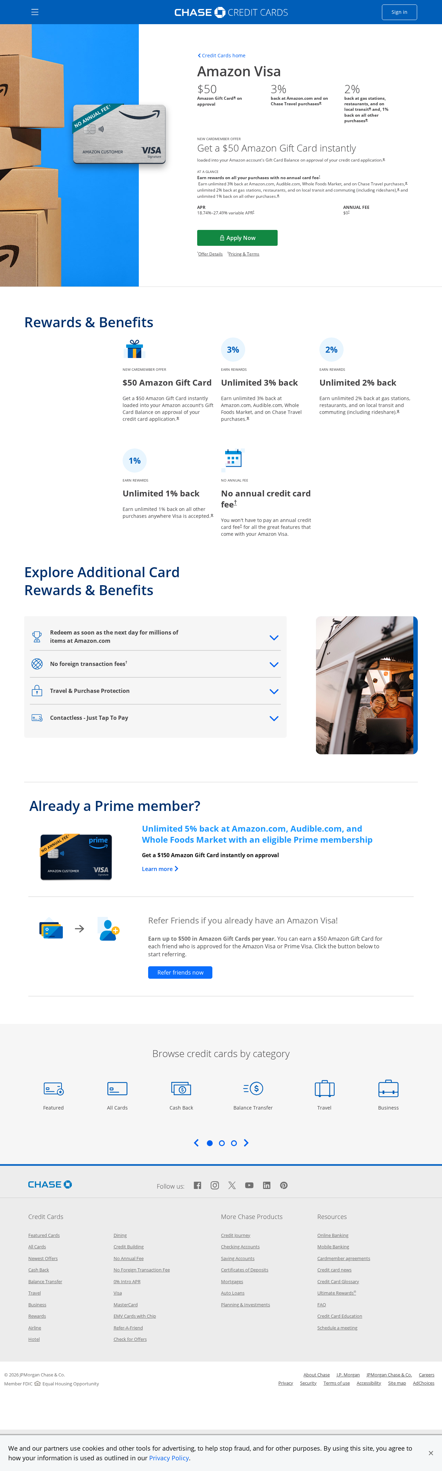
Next (246, 1143)
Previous (196, 1143)
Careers (426, 1375)
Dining (120, 1235)
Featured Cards (44, 1235)
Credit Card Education (339, 1316)
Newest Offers (43, 1258)
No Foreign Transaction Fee (142, 1270)
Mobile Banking (333, 1246)
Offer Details (210, 254)
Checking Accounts (240, 1246)
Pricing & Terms (244, 254)
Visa (118, 1293)
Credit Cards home (224, 56)
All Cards (118, 1107)
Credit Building (129, 1246)
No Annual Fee (129, 1258)
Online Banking (332, 1235)
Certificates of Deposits (244, 1270)
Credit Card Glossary (338, 1281)
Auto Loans (232, 1293)
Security (308, 1383)
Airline (34, 1328)
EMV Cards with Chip (135, 1316)
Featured (54, 1107)
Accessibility (369, 1383)
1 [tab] (209, 1143)
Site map (397, 1383)
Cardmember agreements (343, 1258)
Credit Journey (235, 1235)
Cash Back (181, 1107)
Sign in (404, 11)
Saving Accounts (237, 1258)
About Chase (317, 1375)
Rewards (37, 1316)
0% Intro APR (127, 1281)
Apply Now (252, 240)
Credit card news (334, 1270)
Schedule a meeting (337, 1328)
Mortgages (232, 1281)
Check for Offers (130, 1339)
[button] (431, 1453)
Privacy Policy (169, 1458)
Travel (327, 1107)
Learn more (160, 869)
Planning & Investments (245, 1304)
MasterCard (126, 1304)
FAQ (321, 1304)
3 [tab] (234, 1143)
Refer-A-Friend (128, 1328)
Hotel (34, 1339)
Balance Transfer (253, 1107)
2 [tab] (222, 1143)
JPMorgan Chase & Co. (389, 1375)
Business (389, 1107)
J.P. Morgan (348, 1375)
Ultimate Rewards (336, 1293)
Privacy (285, 1383)
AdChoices (423, 1383)
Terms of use (337, 1383)
